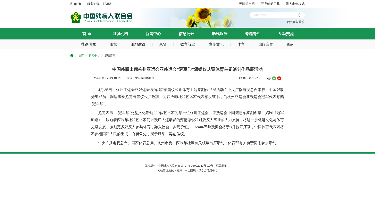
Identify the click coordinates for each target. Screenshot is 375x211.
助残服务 (220, 33)
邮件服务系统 (295, 22)
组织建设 (138, 44)
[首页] (101, 22)
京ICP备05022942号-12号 (197, 165)
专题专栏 (253, 33)
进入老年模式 (295, 3)
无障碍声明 (247, 3)
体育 (241, 44)
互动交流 (286, 33)
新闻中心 (153, 33)
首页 (81, 55)
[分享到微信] (274, 78)
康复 (163, 44)
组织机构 (120, 33)
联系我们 (221, 165)
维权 (113, 44)
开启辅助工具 (270, 3)
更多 (290, 44)
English (75, 3)
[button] (299, 15)
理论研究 (88, 44)
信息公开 (186, 33)
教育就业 (187, 44)
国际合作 (265, 44)
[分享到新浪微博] (279, 78)
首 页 (86, 33)
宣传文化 (216, 44)
